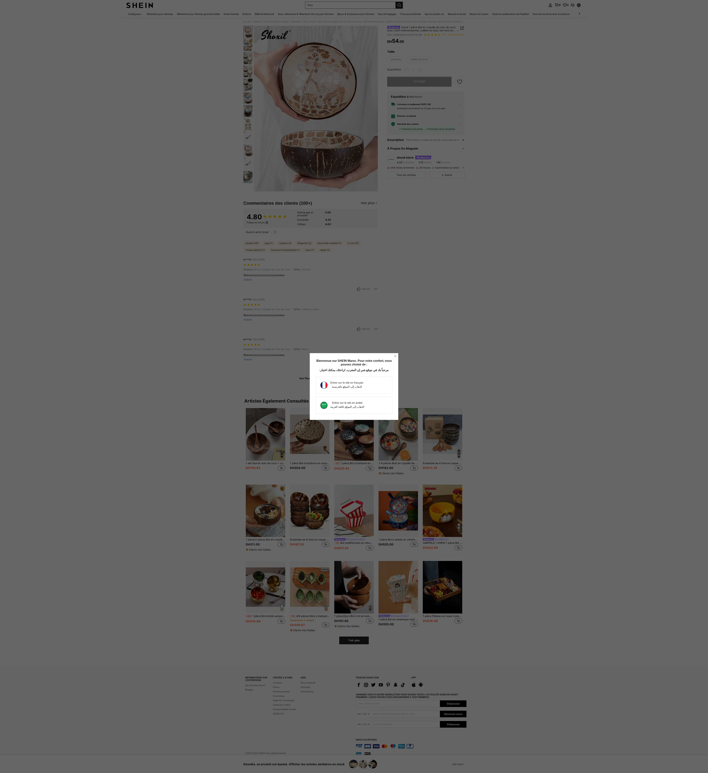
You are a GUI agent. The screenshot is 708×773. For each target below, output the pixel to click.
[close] (395, 356)
